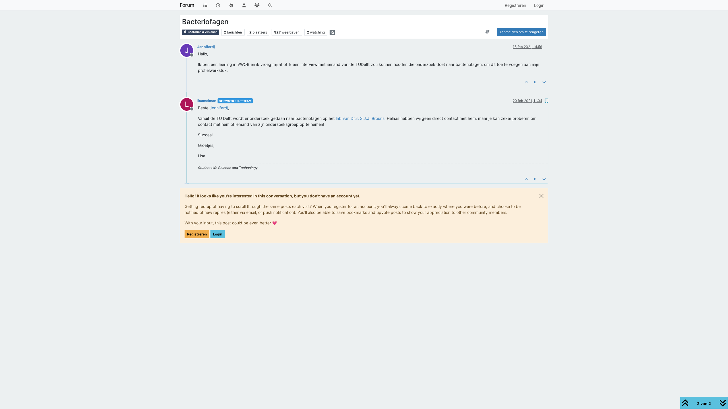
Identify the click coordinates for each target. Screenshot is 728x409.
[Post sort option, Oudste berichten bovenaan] (487, 32)
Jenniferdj (206, 47)
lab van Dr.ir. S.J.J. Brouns (360, 118)
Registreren (197, 234)
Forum (187, 5)
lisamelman (206, 101)
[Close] (541, 196)
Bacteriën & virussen (202, 32)
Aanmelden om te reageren (521, 32)
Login (217, 234)
